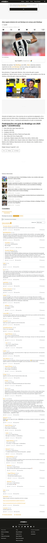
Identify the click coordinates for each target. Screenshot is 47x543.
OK (23, 9)
